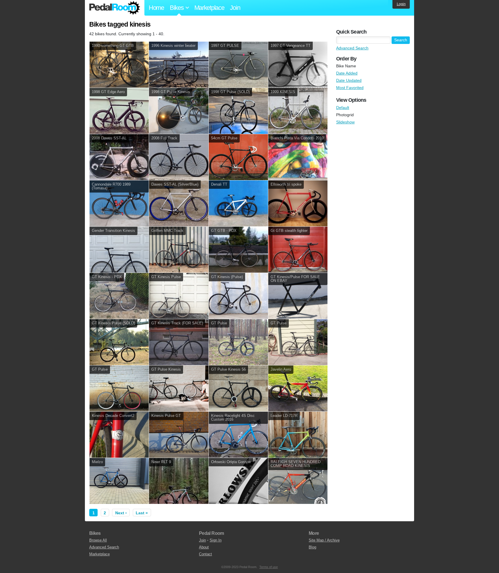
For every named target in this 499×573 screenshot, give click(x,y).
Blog (312, 547)
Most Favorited (350, 87)
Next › (121, 513)
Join (235, 7)
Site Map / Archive (324, 540)
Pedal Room (114, 8)
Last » (142, 513)
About (204, 547)
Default (342, 107)
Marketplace (209, 7)
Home (156, 7)
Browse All (98, 540)
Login (401, 4)
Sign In (215, 540)
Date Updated (349, 80)
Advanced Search (352, 48)
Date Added (347, 73)
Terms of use (268, 567)
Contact (205, 554)
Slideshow (345, 122)
